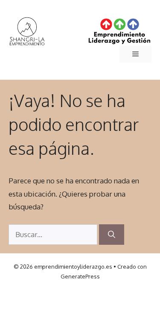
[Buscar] (111, 234)
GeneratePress (80, 276)
